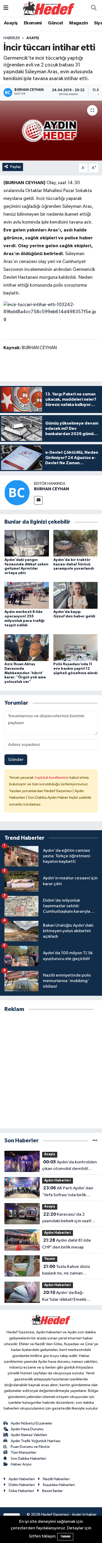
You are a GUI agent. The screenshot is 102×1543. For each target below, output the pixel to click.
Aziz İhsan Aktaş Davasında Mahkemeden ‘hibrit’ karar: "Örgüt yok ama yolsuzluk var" (25, 673)
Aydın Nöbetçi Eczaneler (31, 1423)
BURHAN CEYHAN (51, 489)
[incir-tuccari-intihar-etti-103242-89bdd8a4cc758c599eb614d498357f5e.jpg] (51, 311)
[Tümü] (95, 1140)
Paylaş (15, 167)
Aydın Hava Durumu (27, 1429)
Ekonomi (33, 23)
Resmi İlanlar (52, 1491)
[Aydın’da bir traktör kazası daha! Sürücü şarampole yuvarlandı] (75, 543)
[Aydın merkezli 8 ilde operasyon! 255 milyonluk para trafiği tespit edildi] (26, 595)
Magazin (78, 23)
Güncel (55, 23)
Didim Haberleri (22, 1485)
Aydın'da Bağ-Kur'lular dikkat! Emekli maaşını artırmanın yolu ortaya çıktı (64, 1296)
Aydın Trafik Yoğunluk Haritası (35, 1441)
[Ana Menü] (5, 8)
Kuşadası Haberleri (59, 1485)
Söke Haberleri (21, 1491)
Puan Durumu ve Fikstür (30, 1447)
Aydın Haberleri (57, 1180)
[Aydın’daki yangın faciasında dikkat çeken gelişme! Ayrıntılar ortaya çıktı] (26, 543)
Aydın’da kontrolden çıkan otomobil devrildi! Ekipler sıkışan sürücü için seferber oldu (69, 1166)
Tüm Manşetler (23, 1452)
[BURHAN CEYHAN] (17, 492)
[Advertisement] (51, 1070)
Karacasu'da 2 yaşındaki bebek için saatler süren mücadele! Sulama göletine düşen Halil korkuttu (68, 1218)
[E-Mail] (38, 500)
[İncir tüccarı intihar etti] (51, 131)
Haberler (11, 38)
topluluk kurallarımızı (52, 778)
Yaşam (49, 1259)
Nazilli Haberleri (56, 1479)
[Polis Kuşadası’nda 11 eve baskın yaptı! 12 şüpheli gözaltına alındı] (75, 647)
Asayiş (11, 23)
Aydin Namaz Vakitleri (29, 1435)
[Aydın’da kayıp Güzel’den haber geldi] (75, 595)
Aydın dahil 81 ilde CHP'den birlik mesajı (66, 1244)
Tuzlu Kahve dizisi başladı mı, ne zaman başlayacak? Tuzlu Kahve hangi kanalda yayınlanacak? (69, 1270)
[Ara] (94, 8)
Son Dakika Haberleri (28, 1459)
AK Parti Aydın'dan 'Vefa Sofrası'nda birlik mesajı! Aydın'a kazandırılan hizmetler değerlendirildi (69, 1192)
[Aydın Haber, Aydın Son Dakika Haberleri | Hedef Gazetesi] (48, 8)
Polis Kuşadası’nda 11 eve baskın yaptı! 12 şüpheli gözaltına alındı (75, 668)
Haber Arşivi (21, 1464)
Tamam (65, 1536)
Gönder (16, 759)
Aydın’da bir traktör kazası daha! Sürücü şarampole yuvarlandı (73, 564)
